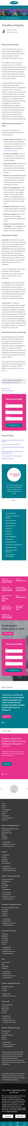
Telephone (8, 416)
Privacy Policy (11, 1075)
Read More (7, 716)
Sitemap (16, 1079)
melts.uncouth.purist (8, 898)
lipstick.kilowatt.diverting (9, 870)
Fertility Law (8, 531)
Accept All (8, 1116)
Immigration (8, 534)
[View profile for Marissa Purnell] (4, 31)
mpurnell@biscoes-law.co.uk (11, 382)
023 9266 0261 (7, 598)
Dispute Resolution (10, 523)
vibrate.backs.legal (8, 953)
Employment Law (10, 525)
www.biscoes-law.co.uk (10, 150)
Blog (7, 18)
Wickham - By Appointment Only (11, 1027)
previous (1, 789)
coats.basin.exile (7, 977)
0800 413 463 (7, 607)
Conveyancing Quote (7, 818)
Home (3, 18)
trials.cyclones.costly (8, 846)
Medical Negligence (10, 536)
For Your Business (6, 809)
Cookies (4, 1077)
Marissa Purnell (14, 32)
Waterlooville (5, 1001)
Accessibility (5, 1073)
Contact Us (5, 820)
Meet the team (8, 634)
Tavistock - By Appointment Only (11, 983)
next (26, 789)
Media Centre (5, 815)
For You (4, 807)
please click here (12, 1111)
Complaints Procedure (15, 1073)
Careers (4, 813)
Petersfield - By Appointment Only (11, 904)
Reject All (20, 1116)
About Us (4, 805)
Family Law (8, 528)
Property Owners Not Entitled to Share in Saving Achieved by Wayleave (13, 741)
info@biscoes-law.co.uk (9, 844)
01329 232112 (7, 866)
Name (7, 403)
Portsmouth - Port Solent (9, 930)
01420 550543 (7, 580)
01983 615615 (7, 971)
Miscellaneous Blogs (11, 547)
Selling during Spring (8, 458)
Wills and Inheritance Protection (11, 550)
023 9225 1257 (7, 1016)
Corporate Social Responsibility (10, 555)
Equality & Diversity (12, 1077)
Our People (5, 811)
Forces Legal (21, 1077)
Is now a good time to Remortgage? (12, 456)
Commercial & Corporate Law (13, 544)
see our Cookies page (19, 1108)
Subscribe (7, 388)
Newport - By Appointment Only (11, 876)
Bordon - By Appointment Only (10, 825)
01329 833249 (7, 616)
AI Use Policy (19, 1075)
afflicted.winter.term (8, 925)
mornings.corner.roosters (9, 1022)
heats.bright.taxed (7, 1046)
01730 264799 (7, 919)
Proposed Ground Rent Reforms (11, 444)
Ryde (3, 959)
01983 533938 (7, 589)
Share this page (8, 390)
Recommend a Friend (7, 1079)
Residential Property (14, 18)
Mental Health (9, 539)
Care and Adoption (10, 513)
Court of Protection (10, 520)
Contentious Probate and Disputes (12, 516)
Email (6, 409)
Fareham (4, 851)
